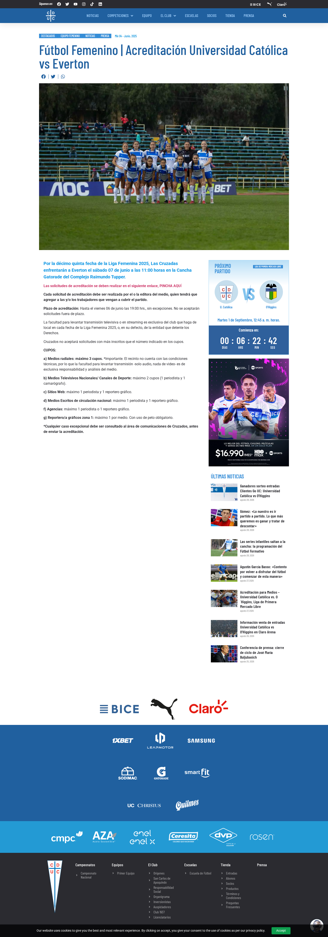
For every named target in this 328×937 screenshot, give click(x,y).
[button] (284, 15)
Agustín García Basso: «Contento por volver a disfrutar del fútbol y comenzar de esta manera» (263, 571)
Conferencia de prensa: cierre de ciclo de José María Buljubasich (262, 652)
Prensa (105, 36)
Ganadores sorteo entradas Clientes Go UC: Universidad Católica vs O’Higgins (260, 490)
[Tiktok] (92, 4)
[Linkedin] (100, 4)
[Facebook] (59, 4)
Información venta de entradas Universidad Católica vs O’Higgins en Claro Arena (262, 627)
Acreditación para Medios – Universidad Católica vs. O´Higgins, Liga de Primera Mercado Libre (260, 599)
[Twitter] (67, 4)
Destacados (48, 36)
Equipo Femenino (70, 36)
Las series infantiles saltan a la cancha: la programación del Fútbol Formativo (262, 546)
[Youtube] (75, 4)
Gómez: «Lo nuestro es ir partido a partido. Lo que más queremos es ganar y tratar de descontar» (262, 518)
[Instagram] (84, 4)
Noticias (90, 36)
